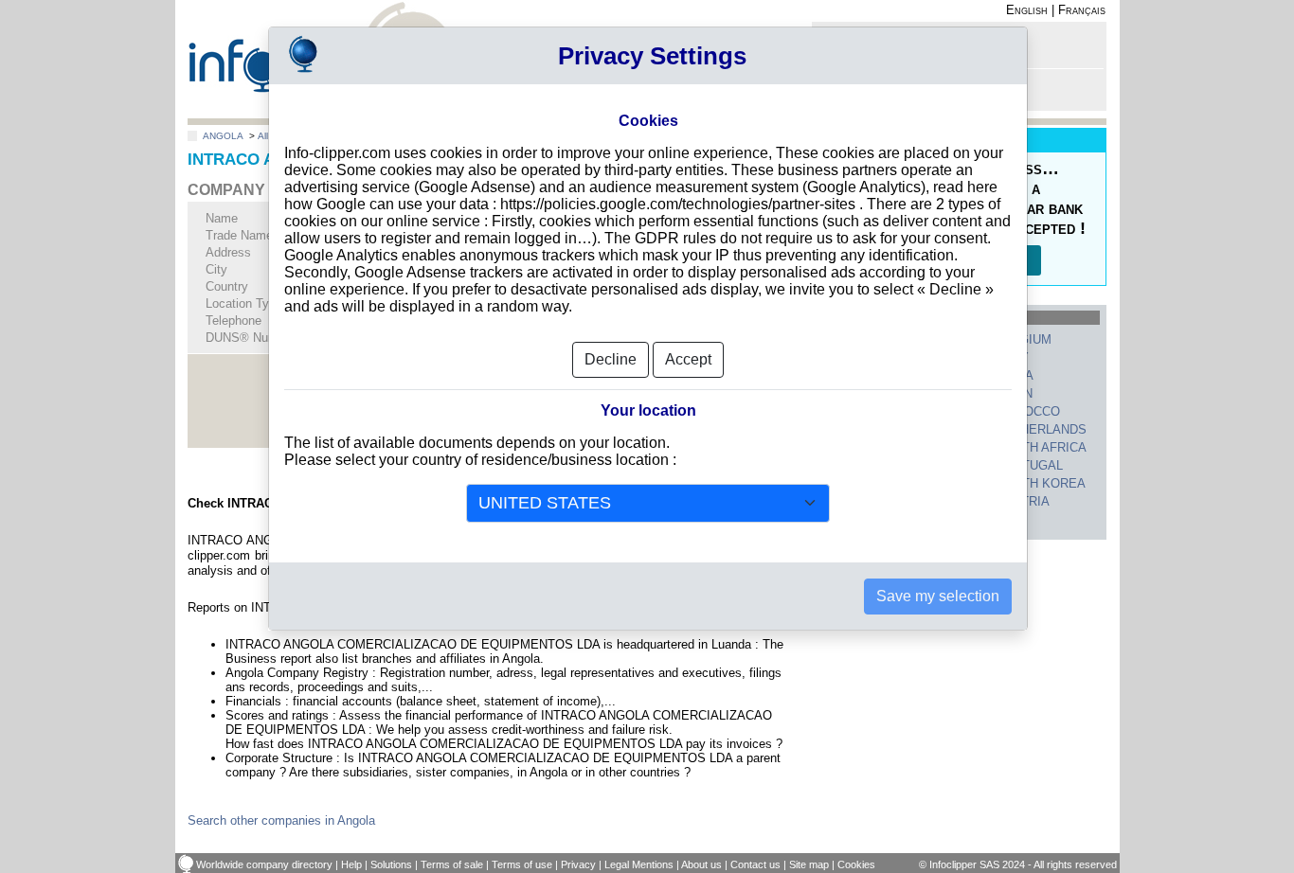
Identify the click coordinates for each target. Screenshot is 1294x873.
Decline (610, 359)
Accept (688, 359)
